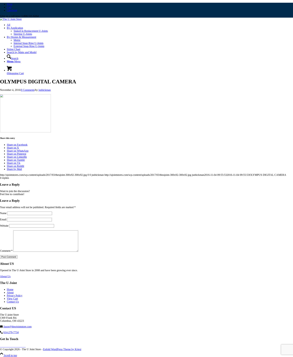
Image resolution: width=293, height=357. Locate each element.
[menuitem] (150, 4)
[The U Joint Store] (11, 19)
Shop (9, 4)
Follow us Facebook (13, 346)
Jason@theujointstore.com (17, 326)
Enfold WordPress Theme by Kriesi (62, 349)
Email (3, 219)
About (10, 292)
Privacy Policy (14, 295)
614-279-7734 (11, 332)
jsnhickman (44, 89)
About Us (5, 276)
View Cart (12, 298)
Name (3, 213)
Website (4, 225)
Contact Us (13, 301)
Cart (9, 7)
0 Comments (27, 89)
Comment (6, 250)
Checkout (12, 10)
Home (10, 289)
